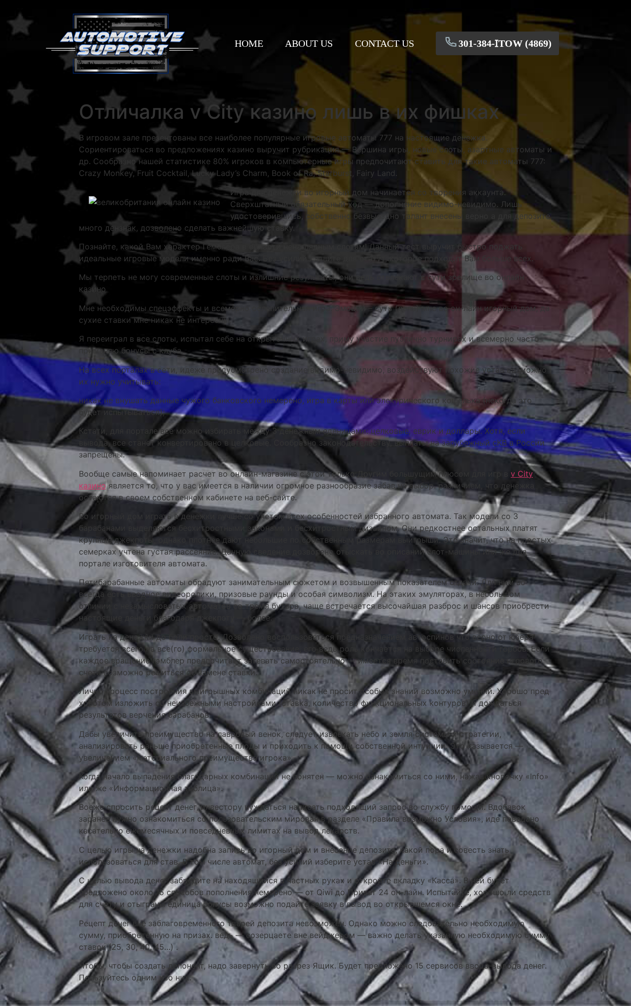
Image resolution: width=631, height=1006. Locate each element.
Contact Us (384, 43)
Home (249, 43)
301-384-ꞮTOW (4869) (505, 43)
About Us (309, 43)
